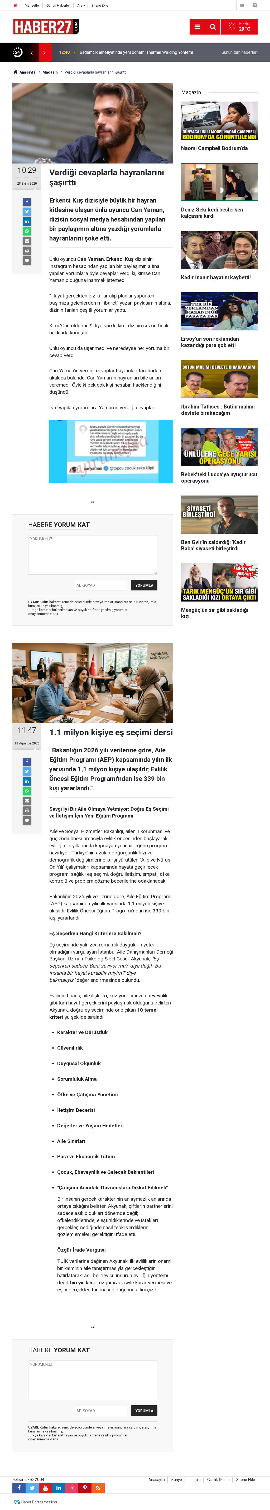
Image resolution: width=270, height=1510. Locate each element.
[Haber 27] (45, 26)
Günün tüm (239, 52)
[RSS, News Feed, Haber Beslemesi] (98, 1488)
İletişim (195, 1480)
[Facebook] (27, 202)
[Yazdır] (27, 251)
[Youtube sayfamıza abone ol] (45, 1488)
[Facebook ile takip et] (19, 1488)
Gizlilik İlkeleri (218, 1480)
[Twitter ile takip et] (32, 1488)
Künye (176, 1480)
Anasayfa (156, 1480)
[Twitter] (27, 212)
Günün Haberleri (58, 5)
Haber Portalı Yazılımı (39, 1502)
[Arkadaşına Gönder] (27, 241)
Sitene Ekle (99, 5)
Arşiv (81, 5)
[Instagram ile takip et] (71, 1488)
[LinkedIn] (27, 221)
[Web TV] (242, 5)
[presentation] (31, 52)
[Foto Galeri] (255, 5)
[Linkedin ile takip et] (58, 1488)
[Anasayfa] (15, 5)
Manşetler (32, 5)
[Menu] (197, 27)
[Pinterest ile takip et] (84, 1488)
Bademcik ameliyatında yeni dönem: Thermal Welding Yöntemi (136, 52)
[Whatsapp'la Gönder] (27, 231)
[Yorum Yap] (27, 260)
